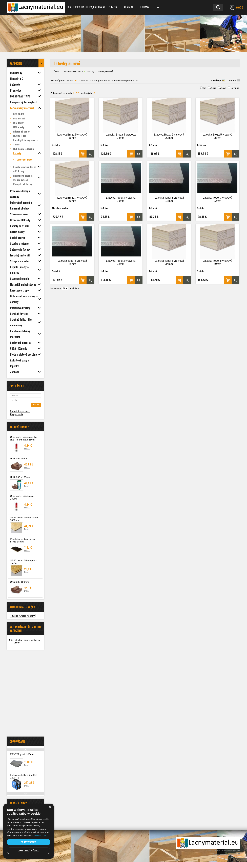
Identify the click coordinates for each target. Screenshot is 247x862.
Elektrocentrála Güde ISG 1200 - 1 (23, 776)
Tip (204, 88)
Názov (70, 80)
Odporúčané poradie (123, 80)
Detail (27, 449)
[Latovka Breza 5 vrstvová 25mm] (217, 115)
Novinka (235, 88)
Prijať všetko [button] (28, 842)
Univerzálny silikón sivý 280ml (22, 497)
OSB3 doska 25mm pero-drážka (23, 561)
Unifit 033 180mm (19, 582)
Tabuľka (231, 80)
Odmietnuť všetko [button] (28, 850)
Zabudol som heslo (20, 411)
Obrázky (216, 80)
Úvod (56, 71)
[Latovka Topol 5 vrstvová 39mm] (217, 241)
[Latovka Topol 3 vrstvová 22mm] (217, 178)
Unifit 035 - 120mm (20, 477)
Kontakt (128, 7)
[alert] (28, 831)
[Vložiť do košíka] (83, 154)
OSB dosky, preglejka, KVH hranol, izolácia (92, 7)
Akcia (213, 88)
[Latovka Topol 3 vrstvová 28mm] (120, 241)
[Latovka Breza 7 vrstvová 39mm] (72, 178)
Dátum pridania (98, 80)
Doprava (145, 7)
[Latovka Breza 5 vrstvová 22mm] (169, 115)
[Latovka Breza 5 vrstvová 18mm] (120, 115)
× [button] (50, 807)
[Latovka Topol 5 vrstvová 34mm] (169, 241)
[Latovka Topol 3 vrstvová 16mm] (120, 178)
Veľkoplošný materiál (73, 71)
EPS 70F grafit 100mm (22, 754)
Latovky (90, 71)
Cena (82, 80)
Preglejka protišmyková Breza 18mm (22, 540)
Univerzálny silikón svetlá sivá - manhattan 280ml (23, 438)
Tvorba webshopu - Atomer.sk (225, 854)
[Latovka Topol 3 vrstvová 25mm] (72, 241)
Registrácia (16, 414)
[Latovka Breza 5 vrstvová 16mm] (72, 115)
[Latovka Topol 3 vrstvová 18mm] (169, 178)
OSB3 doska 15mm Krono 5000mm (24, 518)
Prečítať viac (40, 835)
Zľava (223, 88)
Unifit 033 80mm (19, 458)
